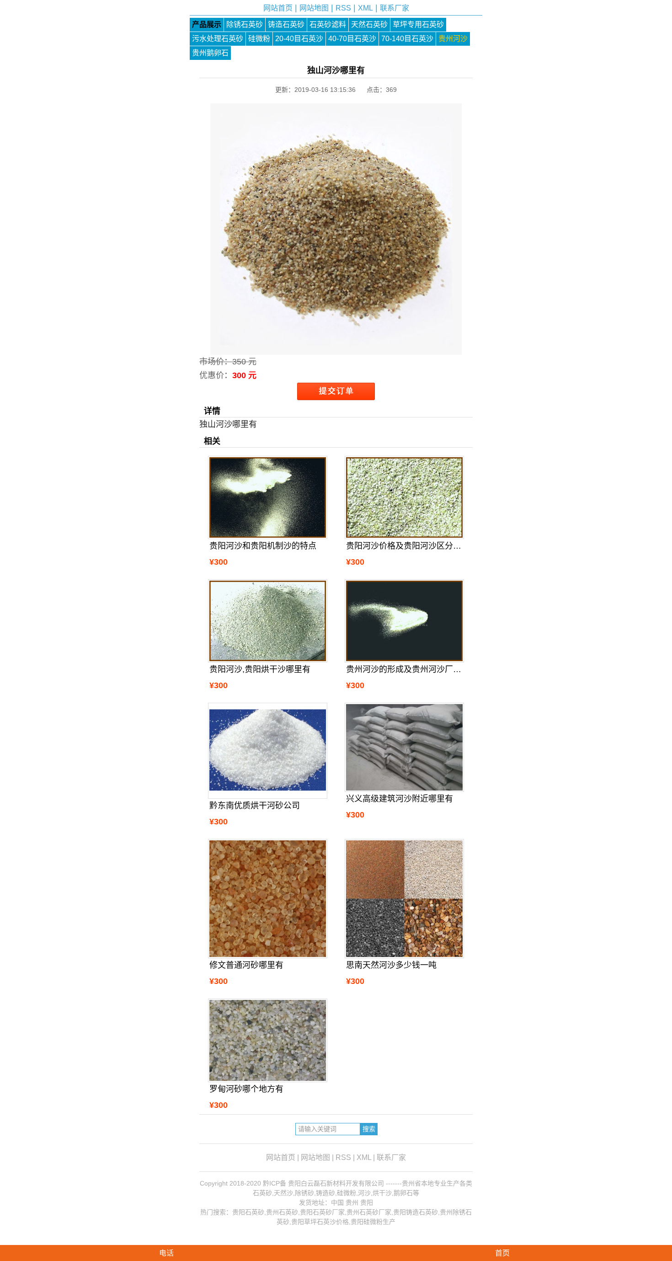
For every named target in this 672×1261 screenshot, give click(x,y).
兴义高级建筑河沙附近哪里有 (399, 798)
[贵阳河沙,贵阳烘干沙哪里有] (267, 621)
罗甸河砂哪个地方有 (246, 1089)
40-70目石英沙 (352, 39)
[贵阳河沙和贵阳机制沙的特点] (267, 497)
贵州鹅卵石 (210, 53)
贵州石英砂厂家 (369, 1212)
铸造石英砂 (286, 24)
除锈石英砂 (244, 24)
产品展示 (206, 24)
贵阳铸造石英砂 (415, 1212)
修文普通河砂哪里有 (246, 965)
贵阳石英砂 (248, 1212)
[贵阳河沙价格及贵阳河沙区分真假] (404, 497)
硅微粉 (259, 39)
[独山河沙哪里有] (336, 348)
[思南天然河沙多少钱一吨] (404, 898)
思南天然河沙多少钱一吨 (391, 965)
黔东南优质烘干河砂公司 (254, 805)
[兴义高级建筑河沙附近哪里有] (404, 747)
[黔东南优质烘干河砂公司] (267, 751)
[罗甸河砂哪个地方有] (267, 1040)
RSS (343, 8)
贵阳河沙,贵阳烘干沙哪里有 (259, 669)
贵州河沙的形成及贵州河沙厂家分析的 (404, 669)
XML (365, 8)
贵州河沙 (453, 39)
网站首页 (278, 8)
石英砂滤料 (327, 24)
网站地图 (314, 8)
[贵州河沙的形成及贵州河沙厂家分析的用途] (404, 621)
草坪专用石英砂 (418, 24)
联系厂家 (394, 8)
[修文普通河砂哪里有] (267, 898)
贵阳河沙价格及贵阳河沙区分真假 (404, 545)
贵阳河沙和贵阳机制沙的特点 (262, 545)
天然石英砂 (369, 24)
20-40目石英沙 (299, 39)
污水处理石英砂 (217, 39)
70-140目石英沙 (407, 39)
